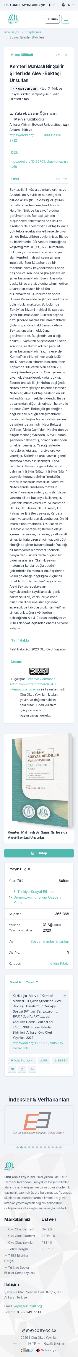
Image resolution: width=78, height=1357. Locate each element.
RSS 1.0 (47, 1242)
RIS (45, 1060)
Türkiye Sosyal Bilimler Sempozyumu (19, 1270)
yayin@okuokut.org (27, 1306)
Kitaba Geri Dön (25, 88)
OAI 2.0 (47, 1229)
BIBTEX (62, 1060)
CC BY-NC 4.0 (45, 1331)
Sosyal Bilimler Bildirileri (49, 941)
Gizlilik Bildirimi (54, 1343)
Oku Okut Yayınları (20, 1242)
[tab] (57, 54)
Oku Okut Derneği (20, 1229)
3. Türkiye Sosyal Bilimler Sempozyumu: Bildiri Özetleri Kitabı (36, 94)
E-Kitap (41, 853)
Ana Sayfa (11, 32)
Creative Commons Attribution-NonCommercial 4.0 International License (33, 684)
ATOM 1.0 (48, 1236)
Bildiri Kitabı (59, 963)
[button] (17, 1147)
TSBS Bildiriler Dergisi (16, 1258)
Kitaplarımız (32, 32)
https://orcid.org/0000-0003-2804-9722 (36, 137)
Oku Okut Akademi (21, 1236)
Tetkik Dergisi (17, 1249)
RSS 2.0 (47, 1249)
